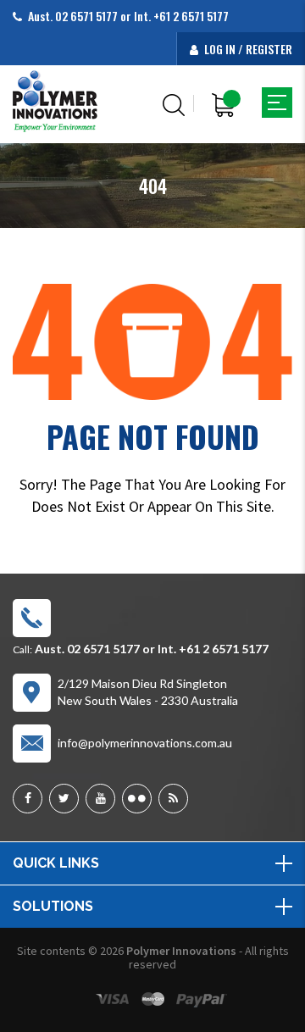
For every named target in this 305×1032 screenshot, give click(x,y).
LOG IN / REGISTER (247, 49)
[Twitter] (64, 798)
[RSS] (173, 798)
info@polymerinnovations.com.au (145, 742)
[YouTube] (100, 798)
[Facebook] (27, 798)
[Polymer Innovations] (55, 100)
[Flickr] (137, 798)
